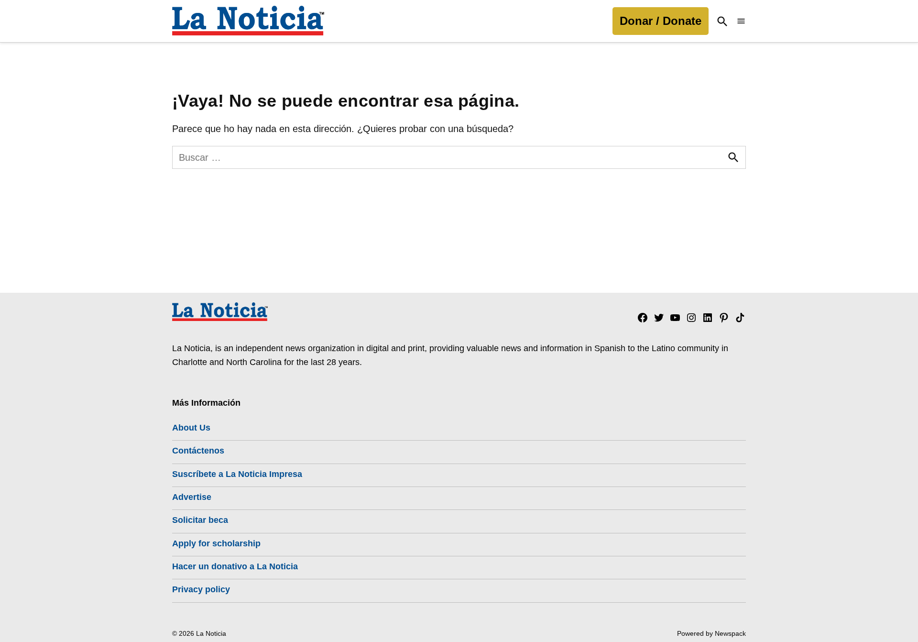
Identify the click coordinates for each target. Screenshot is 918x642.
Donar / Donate (660, 20)
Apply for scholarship (216, 543)
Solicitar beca (200, 520)
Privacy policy (201, 589)
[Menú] (741, 21)
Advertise (191, 497)
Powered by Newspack (711, 633)
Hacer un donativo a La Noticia (235, 566)
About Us (191, 427)
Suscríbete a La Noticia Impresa (237, 474)
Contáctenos (198, 450)
